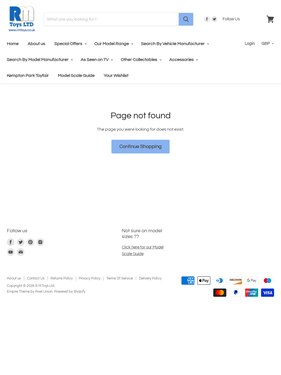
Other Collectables (139, 59)
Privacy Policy (89, 278)
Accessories (182, 59)
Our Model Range (112, 43)
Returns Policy (61, 278)
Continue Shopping (140, 146)
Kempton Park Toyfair (28, 75)
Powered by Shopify (69, 291)
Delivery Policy (150, 278)
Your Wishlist (116, 75)
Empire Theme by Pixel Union (29, 291)
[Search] (186, 19)
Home (13, 43)
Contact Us (35, 278)
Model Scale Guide (76, 75)
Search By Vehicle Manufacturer (173, 43)
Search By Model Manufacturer (38, 59)
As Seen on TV (95, 59)
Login (250, 43)
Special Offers (68, 43)
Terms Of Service (119, 278)
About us (36, 43)
